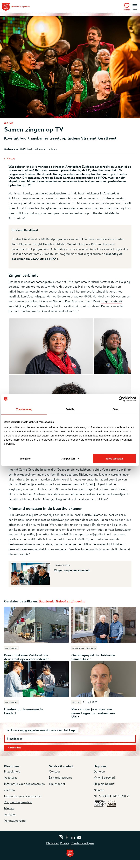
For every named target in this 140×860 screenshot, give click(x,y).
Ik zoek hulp (12, 771)
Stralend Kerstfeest (38, 174)
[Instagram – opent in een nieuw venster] (61, 837)
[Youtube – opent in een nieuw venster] (79, 837)
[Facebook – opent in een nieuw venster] (67, 837)
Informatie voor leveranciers (22, 796)
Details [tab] (70, 409)
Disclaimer (52, 843)
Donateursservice (60, 777)
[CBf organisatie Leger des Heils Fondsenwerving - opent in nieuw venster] (100, 803)
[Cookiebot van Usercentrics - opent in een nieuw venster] (121, 399)
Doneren (99, 771)
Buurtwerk (46, 601)
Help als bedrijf (104, 784)
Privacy (64, 843)
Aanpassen (68, 458)
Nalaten (99, 790)
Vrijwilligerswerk (105, 777)
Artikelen (10, 814)
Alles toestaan (114, 458)
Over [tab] (116, 409)
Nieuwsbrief (57, 784)
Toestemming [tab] (24, 409)
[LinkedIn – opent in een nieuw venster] (73, 837)
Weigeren (25, 458)
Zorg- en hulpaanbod (18, 802)
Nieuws (11, 158)
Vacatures (10, 777)
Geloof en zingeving (70, 601)
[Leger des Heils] (70, 853)
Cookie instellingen (82, 843)
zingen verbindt (111, 301)
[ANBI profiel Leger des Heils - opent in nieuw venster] (111, 803)
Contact (54, 771)
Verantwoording (15, 820)
